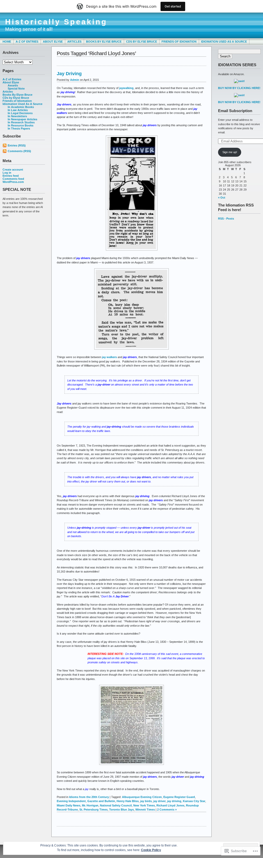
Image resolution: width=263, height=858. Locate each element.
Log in (7, 172)
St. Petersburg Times (93, 809)
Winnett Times (145, 809)
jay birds (146, 801)
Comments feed (13, 178)
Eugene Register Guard (179, 796)
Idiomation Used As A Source (224, 41)
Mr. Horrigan (90, 805)
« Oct (221, 197)
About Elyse (53, 41)
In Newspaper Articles (22, 119)
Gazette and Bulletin (101, 801)
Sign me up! (229, 152)
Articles (74, 41)
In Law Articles (18, 110)
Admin (74, 79)
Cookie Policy (151, 850)
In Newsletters (17, 116)
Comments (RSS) (19, 151)
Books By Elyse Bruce (103, 41)
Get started (173, 6)
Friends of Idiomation (179, 41)
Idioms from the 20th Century (89, 796)
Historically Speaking (56, 22)
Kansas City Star (194, 801)
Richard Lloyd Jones (170, 805)
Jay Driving (69, 73)
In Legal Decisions (20, 113)
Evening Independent (71, 801)
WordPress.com (13, 181)
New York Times (144, 805)
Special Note (16, 88)
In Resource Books (20, 125)
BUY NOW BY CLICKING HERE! (239, 88)
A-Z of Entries (27, 41)
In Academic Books (21, 107)
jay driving (174, 801)
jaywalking (126, 88)
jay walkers (109, 357)
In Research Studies (21, 122)
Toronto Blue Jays (121, 809)
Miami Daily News (68, 805)
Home (7, 41)
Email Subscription (235, 111)
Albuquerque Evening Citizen (142, 796)
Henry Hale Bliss (128, 801)
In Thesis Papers (19, 128)
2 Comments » (167, 809)
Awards (13, 85)
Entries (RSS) (17, 145)
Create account (13, 169)
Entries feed (11, 175)
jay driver (159, 801)
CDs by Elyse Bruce (141, 41)
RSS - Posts (226, 218)
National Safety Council (116, 805)
